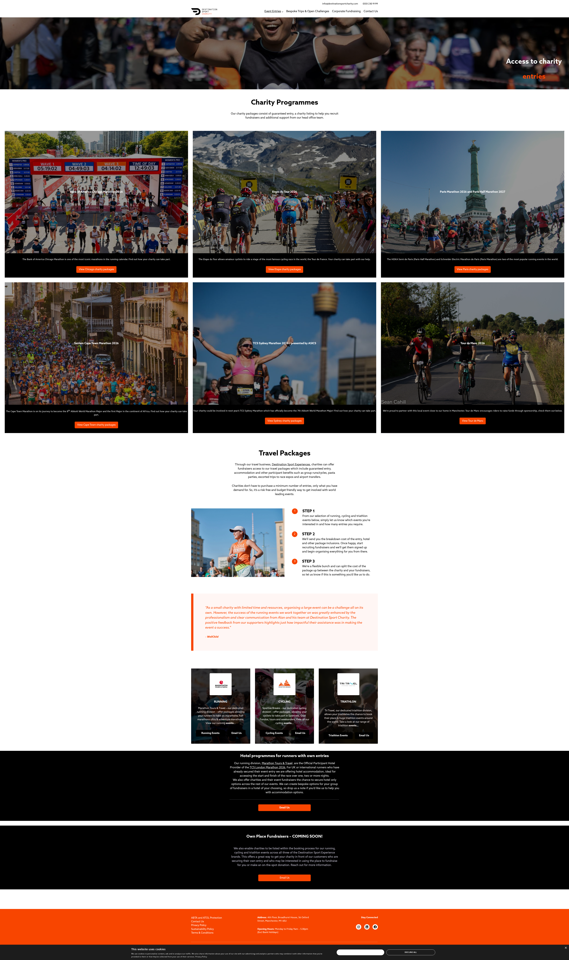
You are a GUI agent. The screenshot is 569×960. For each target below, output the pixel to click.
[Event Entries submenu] (282, 11)
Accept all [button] (360, 952)
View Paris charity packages (472, 269)
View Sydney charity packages (284, 421)
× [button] (566, 948)
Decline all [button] (411, 952)
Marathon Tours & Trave (277, 763)
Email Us (284, 878)
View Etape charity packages (284, 269)
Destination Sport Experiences (291, 464)
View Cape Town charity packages (96, 425)
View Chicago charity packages (96, 269)
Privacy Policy (201, 956)
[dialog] (284, 952)
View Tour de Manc (472, 421)
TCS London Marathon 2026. (268, 767)
